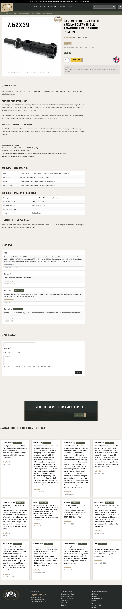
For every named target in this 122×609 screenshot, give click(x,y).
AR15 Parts (9, 13)
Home (1, 13)
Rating (6, 348)
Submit (78, 372)
